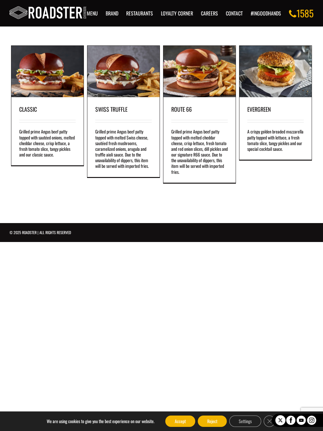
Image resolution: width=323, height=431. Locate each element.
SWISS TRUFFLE (111, 109)
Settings (245, 421)
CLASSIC (28, 109)
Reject (212, 421)
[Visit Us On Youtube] (301, 418)
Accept (180, 421)
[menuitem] (96, 13)
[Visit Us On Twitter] (280, 418)
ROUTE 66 (181, 109)
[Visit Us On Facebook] (290, 418)
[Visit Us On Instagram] (311, 418)
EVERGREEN (259, 109)
